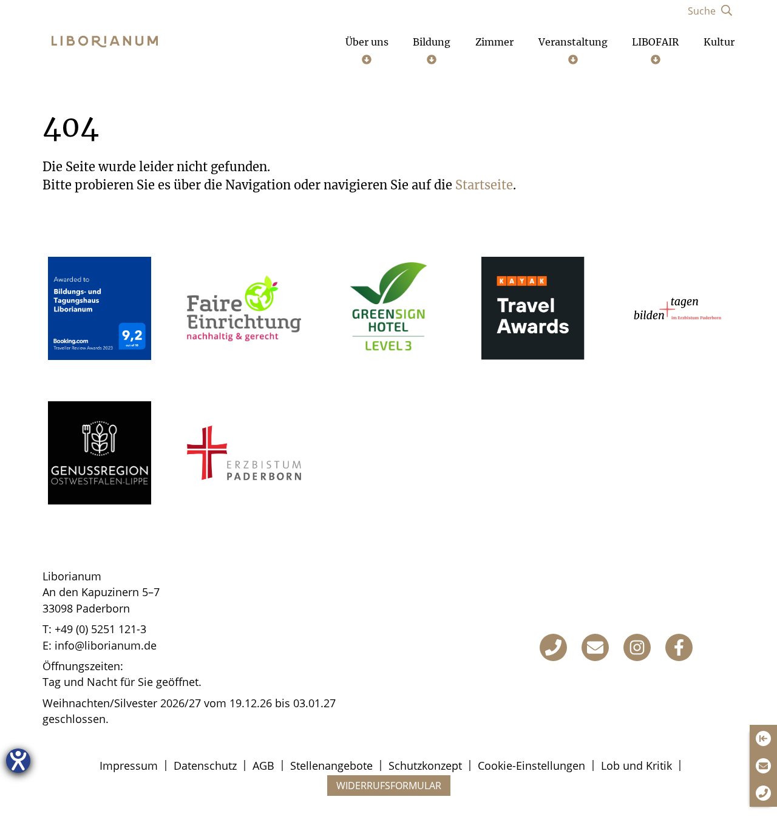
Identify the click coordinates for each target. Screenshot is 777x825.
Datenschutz (205, 765)
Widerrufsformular (388, 785)
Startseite (484, 184)
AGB (263, 765)
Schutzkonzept (425, 765)
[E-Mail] (595, 647)
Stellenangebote (331, 765)
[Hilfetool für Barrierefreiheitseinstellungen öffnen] (18, 761)
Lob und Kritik (636, 765)
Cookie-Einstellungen (531, 765)
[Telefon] (553, 647)
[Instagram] (637, 647)
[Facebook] (679, 647)
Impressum (129, 765)
